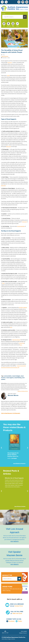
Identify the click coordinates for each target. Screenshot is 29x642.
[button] (14, 535)
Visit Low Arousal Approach (14, 531)
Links (17, 26)
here (11, 327)
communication (8, 376)
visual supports (10, 377)
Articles (8, 26)
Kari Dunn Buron (16, 339)
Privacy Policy (23, 633)
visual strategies (16, 376)
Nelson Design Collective (10, 639)
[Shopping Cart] (22, 2)
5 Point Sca (21, 343)
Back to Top (5, 632)
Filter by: (4, 21)
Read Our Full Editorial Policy (23, 391)
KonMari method (23, 307)
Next (27, 447)
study (8, 75)
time (3, 283)
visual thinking (17, 377)
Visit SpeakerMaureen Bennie (14, 554)
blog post (8, 146)
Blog (13, 26)
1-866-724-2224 (17, 613)
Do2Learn (24, 222)
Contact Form (19, 606)
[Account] (19, 2)
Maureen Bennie (4, 56)
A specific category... (9, 17)
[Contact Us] (26, 2)
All (4, 26)
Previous (1, 447)
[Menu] (2, 2)
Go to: (3, 13)
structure (10, 62)
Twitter (20, 621)
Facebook (11, 621)
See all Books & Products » (19, 463)
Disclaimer (24, 631)
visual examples (21, 226)
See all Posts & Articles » (20, 506)
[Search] (6, 2)
